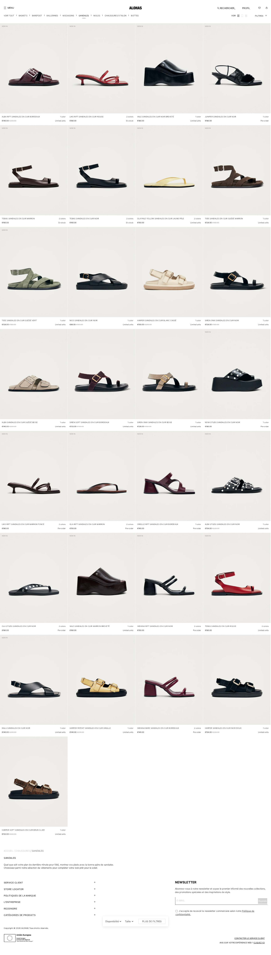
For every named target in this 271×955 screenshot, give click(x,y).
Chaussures (22, 850)
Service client (13, 882)
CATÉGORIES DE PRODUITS (19, 915)
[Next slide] (63, 70)
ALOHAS (25, 928)
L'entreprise (12, 902)
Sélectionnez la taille (55, 108)
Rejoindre (10, 908)
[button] (9, 7)
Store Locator (14, 889)
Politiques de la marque (20, 895)
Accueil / (9, 850)
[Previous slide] (4, 70)
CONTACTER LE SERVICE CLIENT (249, 938)
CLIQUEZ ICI (259, 942)
